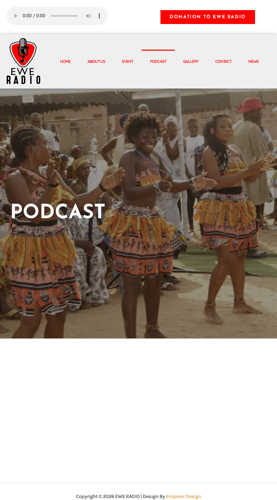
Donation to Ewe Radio (208, 17)
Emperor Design (183, 496)
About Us (96, 61)
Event (127, 61)
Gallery (190, 61)
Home (65, 61)
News (253, 61)
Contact (223, 61)
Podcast (158, 61)
